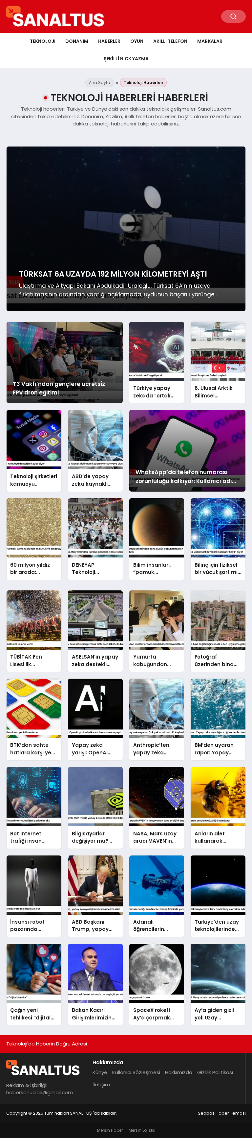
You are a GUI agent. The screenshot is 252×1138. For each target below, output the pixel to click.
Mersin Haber (110, 1130)
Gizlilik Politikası (215, 1072)
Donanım (76, 41)
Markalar (209, 41)
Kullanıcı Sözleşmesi (136, 1072)
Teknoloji (42, 41)
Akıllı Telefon (170, 41)
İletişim (101, 1084)
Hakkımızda (178, 1072)
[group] (126, 229)
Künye (100, 1072)
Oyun (136, 41)
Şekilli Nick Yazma (126, 58)
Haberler (109, 41)
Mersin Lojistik (142, 1130)
